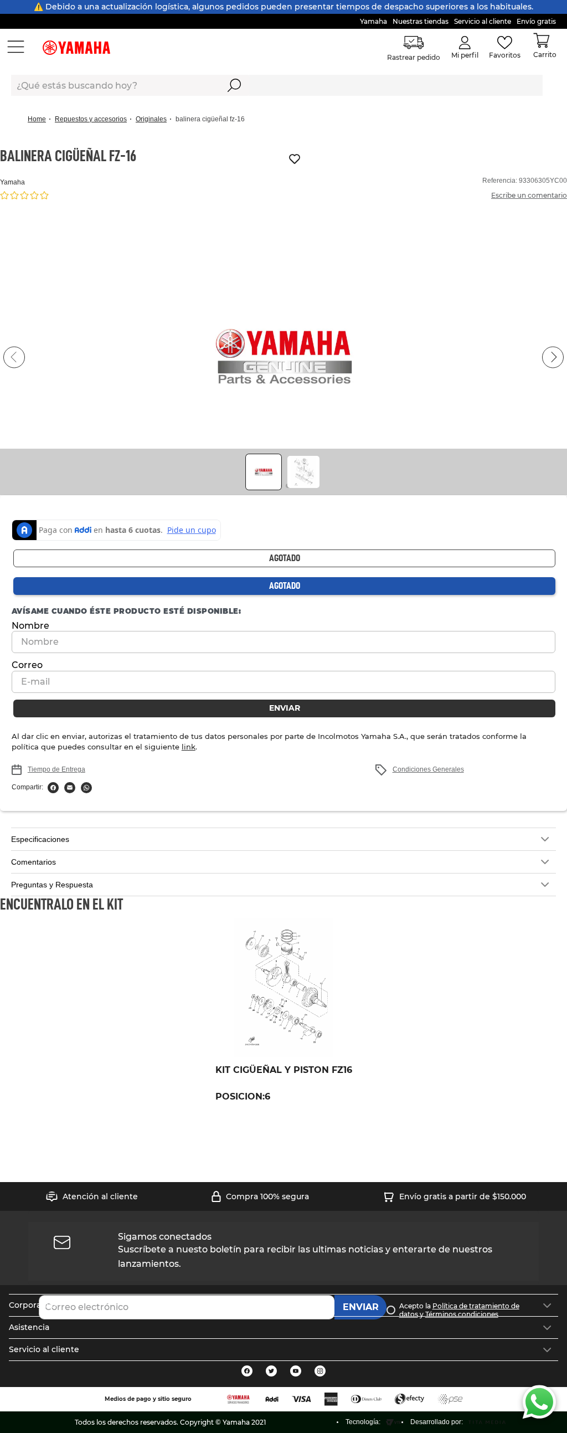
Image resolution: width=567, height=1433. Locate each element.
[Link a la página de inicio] (40, 119)
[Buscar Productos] (234, 85)
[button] (283, 357)
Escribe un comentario (529, 195)
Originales (151, 119)
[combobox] (277, 85)
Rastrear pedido (414, 57)
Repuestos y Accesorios (91, 119)
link (138, 746)
